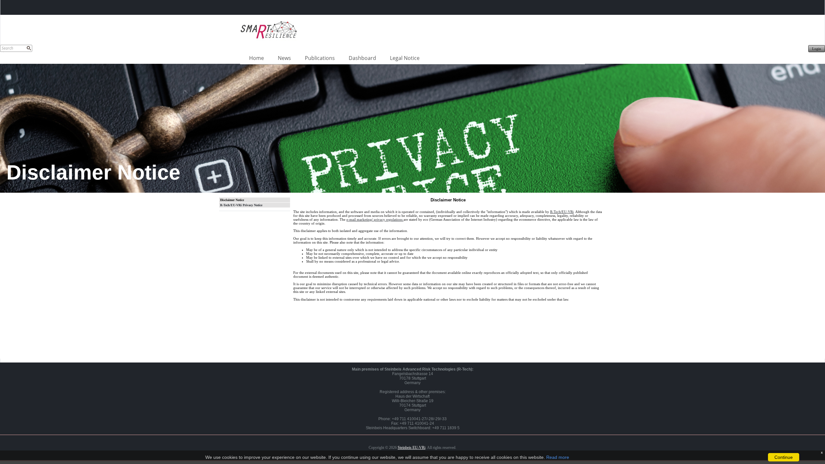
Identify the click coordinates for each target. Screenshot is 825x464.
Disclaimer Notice (232, 200)
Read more (557, 457)
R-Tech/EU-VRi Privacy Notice (241, 205)
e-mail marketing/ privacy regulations (374, 219)
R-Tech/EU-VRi (562, 212)
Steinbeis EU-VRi (411, 447)
